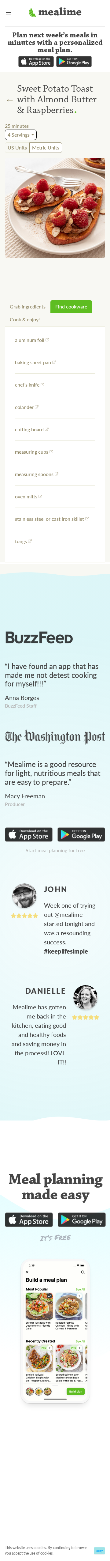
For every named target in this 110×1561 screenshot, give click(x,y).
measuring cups (31, 451)
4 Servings (19, 134)
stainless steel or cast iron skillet (49, 518)
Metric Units (45, 147)
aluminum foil (29, 339)
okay (99, 1550)
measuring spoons (34, 474)
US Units (17, 147)
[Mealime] (55, 13)
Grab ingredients (28, 306)
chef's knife (27, 384)
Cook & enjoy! (25, 319)
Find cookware (71, 306)
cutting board (29, 429)
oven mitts (26, 496)
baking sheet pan (33, 362)
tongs (21, 541)
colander (24, 406)
